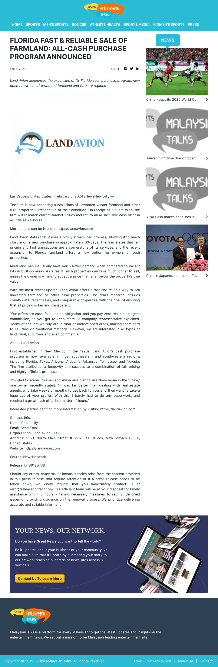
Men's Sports (56, 24)
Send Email (30, 428)
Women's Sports (169, 24)
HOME (17, 24)
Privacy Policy (159, 661)
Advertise (185, 661)
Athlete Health (105, 24)
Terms (137, 661)
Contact (206, 661)
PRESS (193, 24)
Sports (33, 24)
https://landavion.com (75, 228)
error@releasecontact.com (31, 489)
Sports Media (137, 24)
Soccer (79, 24)
